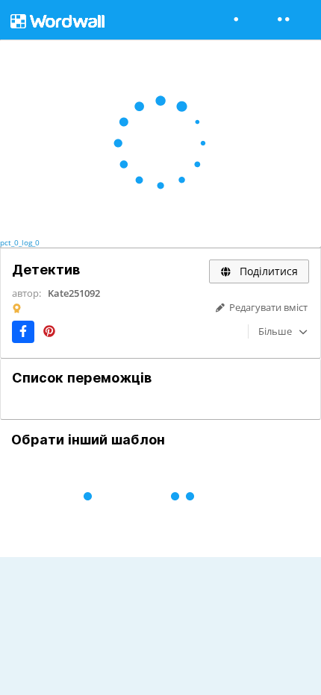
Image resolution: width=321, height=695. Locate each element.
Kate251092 (74, 293)
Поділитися (267, 271)
